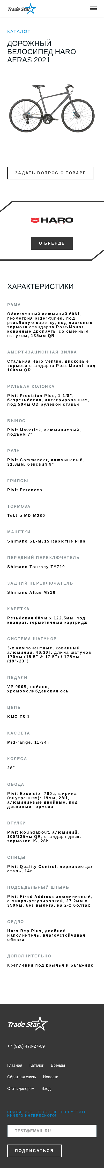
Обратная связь (21, 1077)
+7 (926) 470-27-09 (26, 1046)
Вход (46, 1089)
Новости (50, 1077)
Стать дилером (20, 1089)
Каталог (19, 31)
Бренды (58, 1065)
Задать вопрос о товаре (50, 173)
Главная (14, 1065)
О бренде (52, 243)
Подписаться (34, 1151)
